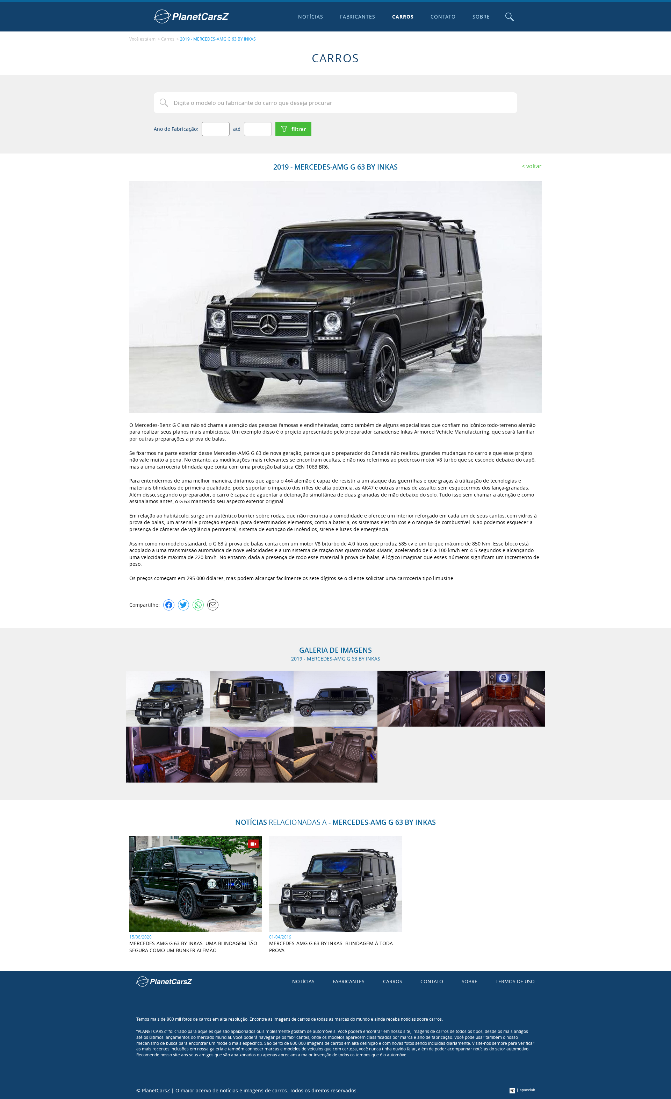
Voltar (534, 166)
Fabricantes (358, 16)
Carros (403, 16)
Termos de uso (515, 981)
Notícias (310, 16)
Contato (443, 16)
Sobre (481, 16)
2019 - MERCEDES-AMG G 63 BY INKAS (218, 39)
